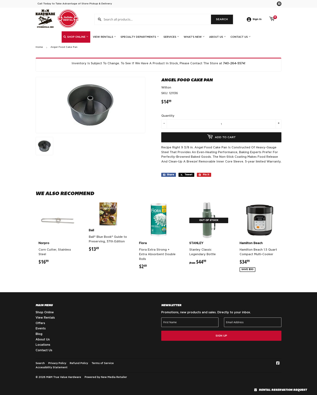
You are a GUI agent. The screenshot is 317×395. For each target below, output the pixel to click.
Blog (39, 334)
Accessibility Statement (52, 367)
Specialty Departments (139, 37)
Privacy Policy (57, 363)
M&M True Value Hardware (63, 377)
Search (224, 19)
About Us (216, 37)
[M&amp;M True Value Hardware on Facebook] (278, 363)
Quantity (167, 115)
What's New (193, 37)
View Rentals (103, 37)
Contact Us (239, 37)
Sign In (257, 19)
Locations (43, 344)
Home (39, 47)
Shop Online (76, 37)
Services (170, 37)
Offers (40, 323)
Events (41, 328)
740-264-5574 (234, 63)
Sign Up (221, 335)
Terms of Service (103, 363)
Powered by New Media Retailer (106, 377)
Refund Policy (79, 363)
